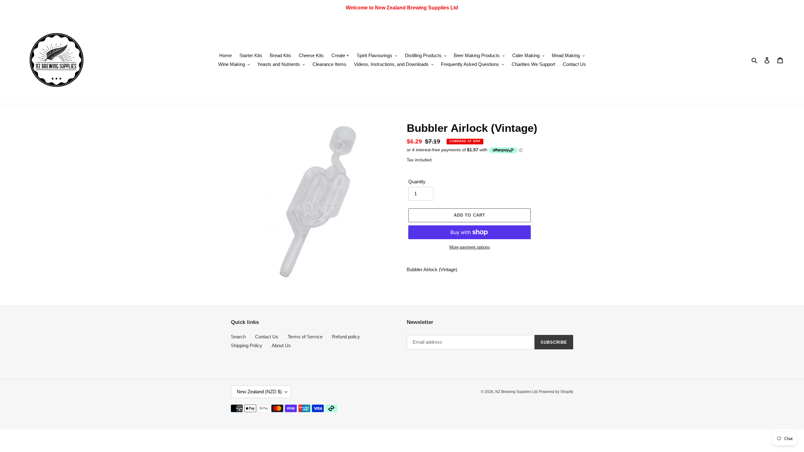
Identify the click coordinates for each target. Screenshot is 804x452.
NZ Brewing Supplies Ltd (516, 392)
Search (238, 336)
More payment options (469, 247)
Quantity (417, 181)
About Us (281, 345)
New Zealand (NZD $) (259, 391)
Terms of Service (305, 336)
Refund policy (346, 336)
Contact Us (266, 336)
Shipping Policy (246, 345)
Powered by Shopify (556, 392)
